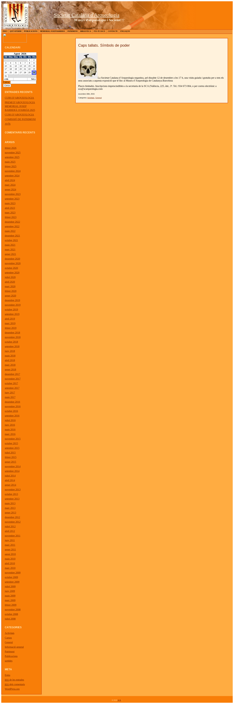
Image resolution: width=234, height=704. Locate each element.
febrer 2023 (10, 217)
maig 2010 (10, 558)
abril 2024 (10, 180)
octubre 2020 (11, 268)
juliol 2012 (10, 526)
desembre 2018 (12, 332)
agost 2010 (10, 554)
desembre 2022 (12, 221)
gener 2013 (10, 512)
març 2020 (10, 286)
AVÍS (8, 124)
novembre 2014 (13, 466)
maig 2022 (10, 231)
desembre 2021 (12, 235)
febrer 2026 (10, 148)
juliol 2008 (10, 618)
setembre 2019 (12, 314)
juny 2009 (10, 591)
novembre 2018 (13, 337)
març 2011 (10, 545)
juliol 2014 (10, 475)
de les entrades (14, 679)
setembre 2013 (12, 498)
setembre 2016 (12, 415)
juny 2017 (10, 392)
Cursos (8, 637)
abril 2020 (10, 281)
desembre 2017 (12, 374)
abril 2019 (10, 318)
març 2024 (10, 185)
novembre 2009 (13, 572)
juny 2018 (10, 351)
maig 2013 (10, 503)
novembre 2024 (13, 171)
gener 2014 (10, 485)
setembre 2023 (12, 198)
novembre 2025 (13, 152)
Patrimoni (72, 31)
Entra (7, 675)
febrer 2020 (10, 291)
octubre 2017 (11, 383)
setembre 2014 (12, 471)
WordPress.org (12, 689)
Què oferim (15, 31)
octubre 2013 (11, 494)
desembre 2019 (12, 300)
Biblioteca (85, 31)
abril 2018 (10, 360)
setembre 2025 (12, 157)
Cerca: (6, 82)
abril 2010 (10, 563)
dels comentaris (15, 684)
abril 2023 (10, 208)
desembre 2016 (12, 401)
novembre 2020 (13, 263)
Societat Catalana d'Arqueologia (86, 15)
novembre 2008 (13, 609)
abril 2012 (10, 531)
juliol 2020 (10, 277)
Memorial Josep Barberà (52, 31)
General (9, 642)
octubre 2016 (11, 411)
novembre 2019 (13, 305)
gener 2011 (10, 549)
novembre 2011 (12, 535)
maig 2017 (10, 397)
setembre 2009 (12, 581)
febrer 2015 (10, 457)
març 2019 (10, 323)
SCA (119, 700)
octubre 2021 (11, 240)
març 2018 (10, 365)
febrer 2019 (10, 328)
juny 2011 (10, 540)
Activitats (9, 633)
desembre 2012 (12, 517)
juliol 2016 (10, 420)
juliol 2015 (10, 452)
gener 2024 (10, 189)
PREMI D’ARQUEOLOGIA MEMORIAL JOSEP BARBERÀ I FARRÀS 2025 (20, 106)
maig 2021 (10, 245)
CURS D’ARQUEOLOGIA (19, 97)
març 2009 (10, 600)
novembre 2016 (13, 406)
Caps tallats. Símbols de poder (104, 45)
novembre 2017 (13, 378)
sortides (8, 660)
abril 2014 (10, 480)
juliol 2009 (10, 586)
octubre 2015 (11, 443)
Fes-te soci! (99, 31)
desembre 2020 (12, 258)
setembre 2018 (12, 346)
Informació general (14, 647)
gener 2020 (10, 295)
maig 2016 (10, 429)
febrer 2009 (10, 605)
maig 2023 (10, 203)
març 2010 (10, 568)
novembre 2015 (13, 438)
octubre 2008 (11, 614)
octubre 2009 (11, 577)
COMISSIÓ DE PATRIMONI (20, 119)
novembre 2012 (13, 521)
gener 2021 (10, 254)
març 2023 (10, 212)
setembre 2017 (12, 388)
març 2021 (10, 249)
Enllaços (125, 31)
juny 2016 (10, 425)
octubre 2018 (11, 341)
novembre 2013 (13, 489)
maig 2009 (10, 595)
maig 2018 (10, 355)
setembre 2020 (12, 272)
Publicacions (30, 31)
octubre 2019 (11, 309)
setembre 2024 (12, 175)
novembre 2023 (13, 194)
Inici (5, 31)
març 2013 (10, 508)
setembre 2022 (12, 226)
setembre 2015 (12, 448)
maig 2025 (10, 161)
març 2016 (10, 434)
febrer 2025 (10, 166)
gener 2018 (10, 369)
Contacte (113, 31)
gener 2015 (10, 461)
